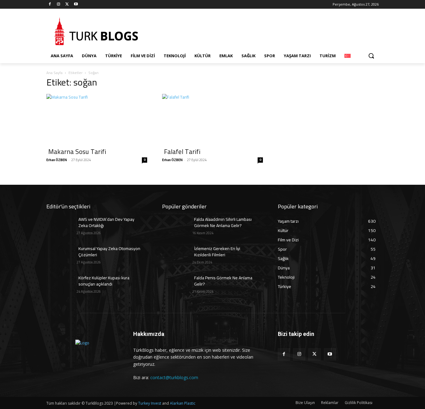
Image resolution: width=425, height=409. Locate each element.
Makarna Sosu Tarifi (77, 152)
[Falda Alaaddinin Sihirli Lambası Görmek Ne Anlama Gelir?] (177, 227)
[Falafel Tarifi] (212, 119)
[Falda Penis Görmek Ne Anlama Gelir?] (177, 285)
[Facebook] (50, 4)
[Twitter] (67, 4)
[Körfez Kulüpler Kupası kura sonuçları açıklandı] (61, 285)
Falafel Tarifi (182, 152)
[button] (371, 55)
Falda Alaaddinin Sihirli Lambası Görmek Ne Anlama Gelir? (223, 222)
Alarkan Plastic (182, 403)
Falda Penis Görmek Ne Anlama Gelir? (223, 281)
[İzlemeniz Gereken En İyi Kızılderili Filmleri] (177, 256)
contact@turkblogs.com (174, 377)
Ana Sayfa (54, 72)
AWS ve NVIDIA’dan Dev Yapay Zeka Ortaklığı (106, 222)
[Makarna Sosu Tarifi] (96, 119)
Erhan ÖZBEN (56, 160)
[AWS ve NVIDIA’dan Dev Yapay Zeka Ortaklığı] (61, 227)
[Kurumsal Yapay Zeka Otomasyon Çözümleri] (61, 256)
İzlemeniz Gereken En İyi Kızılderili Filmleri (217, 251)
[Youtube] (75, 4)
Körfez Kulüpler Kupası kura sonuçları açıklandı (103, 281)
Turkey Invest (149, 403)
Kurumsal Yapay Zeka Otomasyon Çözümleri (109, 251)
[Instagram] (58, 4)
